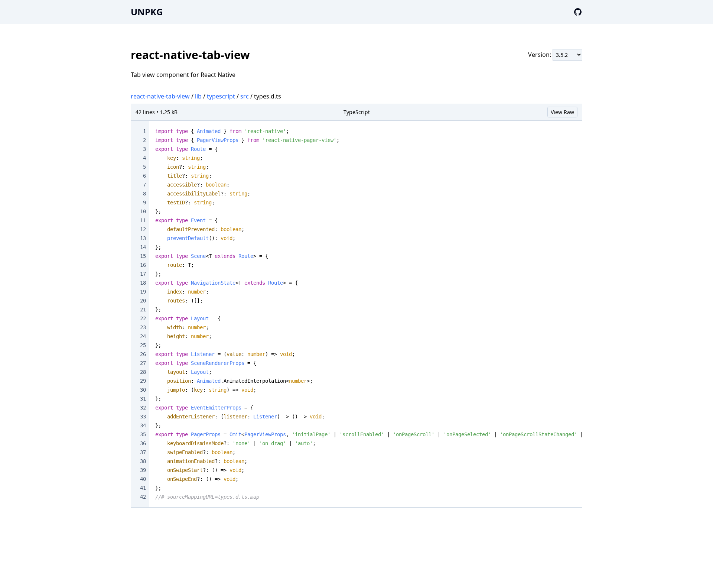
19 (143, 292)
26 (143, 354)
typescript (221, 96)
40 (143, 479)
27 (143, 363)
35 (143, 434)
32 (143, 408)
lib (198, 96)
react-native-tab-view (160, 96)
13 (143, 238)
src (244, 96)
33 (143, 417)
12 (143, 229)
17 (143, 274)
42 (143, 497)
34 (143, 425)
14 (143, 247)
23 (143, 327)
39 (143, 470)
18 (143, 283)
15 (143, 256)
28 (143, 372)
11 (143, 220)
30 (143, 390)
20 (143, 301)
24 (143, 336)
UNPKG (147, 12)
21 (143, 310)
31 (143, 399)
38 (143, 461)
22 (143, 318)
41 (143, 488)
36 (143, 443)
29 (143, 381)
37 (143, 452)
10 (143, 211)
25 (143, 345)
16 (143, 265)
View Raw (562, 112)
